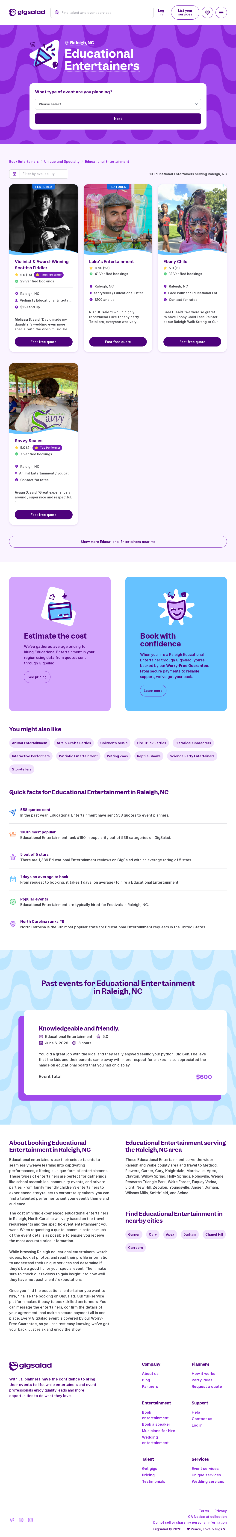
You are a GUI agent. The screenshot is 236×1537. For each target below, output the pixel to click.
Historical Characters (193, 743)
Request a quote (207, 1386)
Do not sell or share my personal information (190, 1522)
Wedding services (208, 1481)
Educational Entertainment (107, 161)
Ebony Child (175, 261)
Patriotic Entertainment (78, 756)
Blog (146, 1380)
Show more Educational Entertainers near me (118, 542)
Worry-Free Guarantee (187, 665)
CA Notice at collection (207, 1517)
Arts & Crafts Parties (74, 743)
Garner (134, 1234)
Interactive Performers (31, 756)
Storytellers (22, 769)
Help (196, 1412)
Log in (161, 12)
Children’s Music (114, 743)
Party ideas (202, 1380)
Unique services (206, 1475)
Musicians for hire (158, 1430)
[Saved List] (207, 12)
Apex (170, 1234)
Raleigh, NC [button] (82, 43)
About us (150, 1373)
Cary (153, 1234)
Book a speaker (156, 1424)
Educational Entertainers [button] (102, 60)
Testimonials (153, 1481)
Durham (189, 1234)
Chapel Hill (214, 1234)
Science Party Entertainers (192, 756)
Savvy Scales (28, 440)
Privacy (221, 1511)
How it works (203, 1373)
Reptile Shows (149, 756)
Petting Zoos (117, 756)
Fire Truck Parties (151, 743)
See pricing (37, 677)
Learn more (153, 691)
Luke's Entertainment (111, 261)
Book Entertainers (24, 161)
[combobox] (105, 12)
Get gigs (149, 1468)
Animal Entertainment (29, 743)
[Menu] (221, 12)
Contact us (202, 1418)
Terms (204, 1511)
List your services (185, 12)
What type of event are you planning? (73, 91)
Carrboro (135, 1248)
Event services (205, 1468)
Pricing (148, 1475)
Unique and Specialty (62, 161)
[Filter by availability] (44, 174)
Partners (150, 1386)
